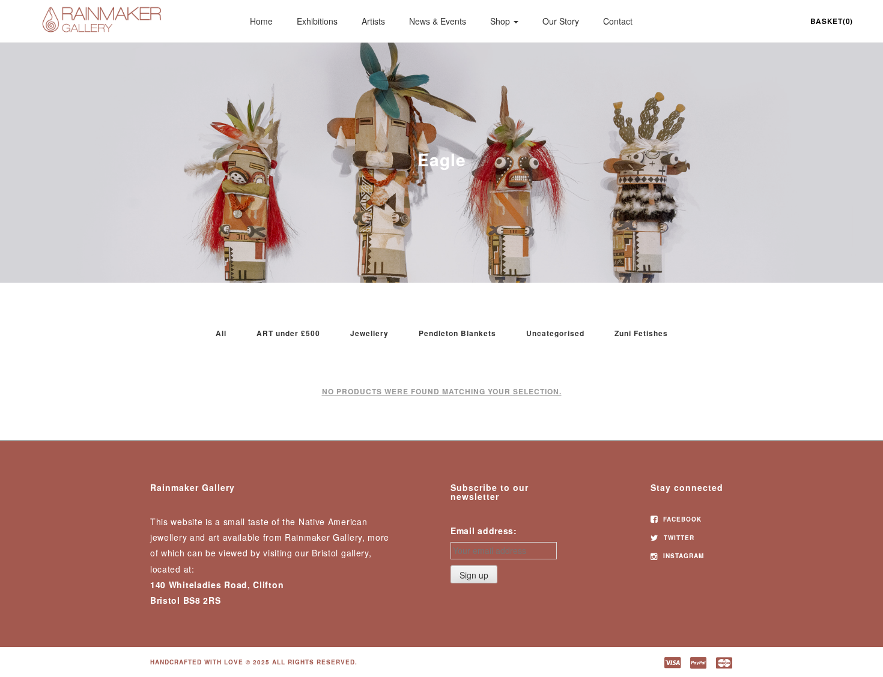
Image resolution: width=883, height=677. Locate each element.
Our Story (560, 21)
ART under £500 (288, 333)
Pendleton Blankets (457, 333)
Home (261, 21)
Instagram (682, 556)
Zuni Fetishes (641, 333)
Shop (501, 21)
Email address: (484, 531)
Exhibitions (317, 21)
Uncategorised (555, 333)
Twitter (677, 538)
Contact (618, 21)
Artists (373, 21)
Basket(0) (831, 21)
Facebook (681, 519)
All (221, 333)
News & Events (437, 21)
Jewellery (369, 333)
